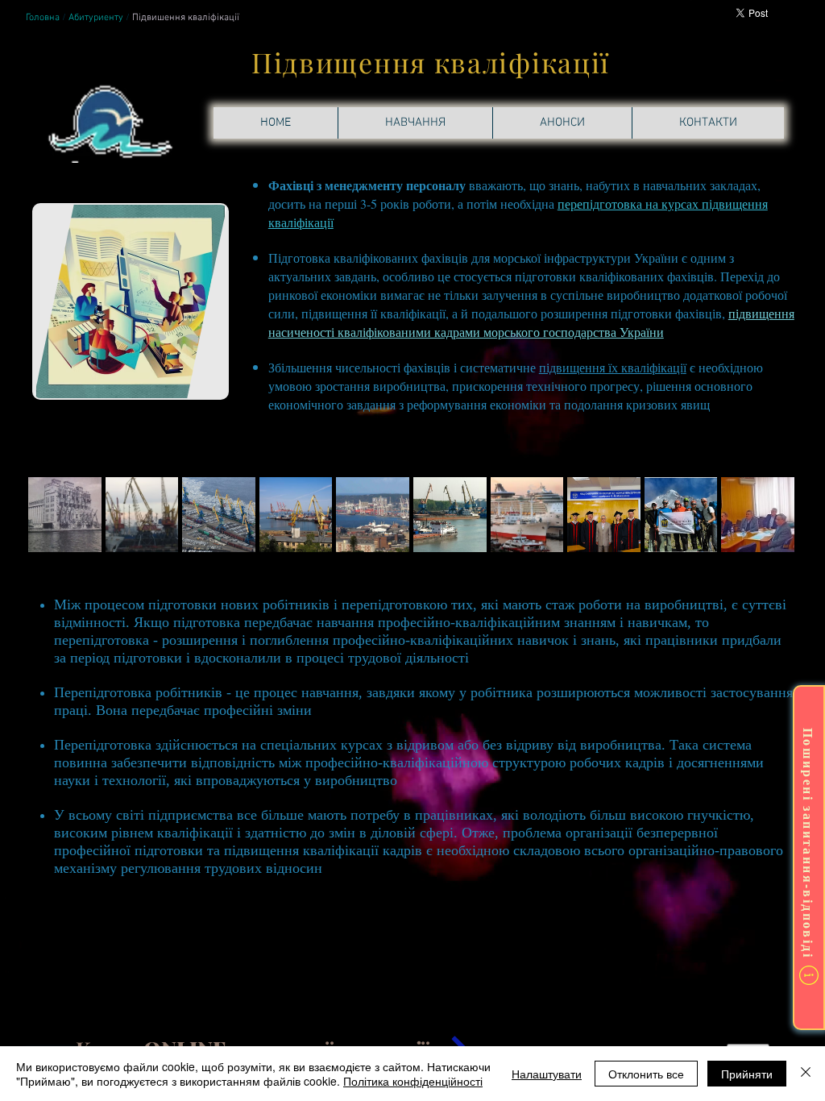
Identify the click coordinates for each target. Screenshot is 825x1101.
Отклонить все (646, 1074)
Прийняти (747, 1074)
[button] (65, 514)
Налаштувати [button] (547, 1074)
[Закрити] (805, 1073)
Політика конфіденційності (413, 1081)
